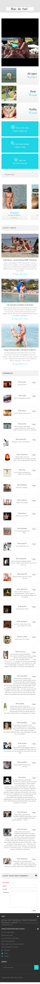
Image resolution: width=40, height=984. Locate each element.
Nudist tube (13, 977)
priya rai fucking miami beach (19, 920)
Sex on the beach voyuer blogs (10, 938)
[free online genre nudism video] (14, 196)
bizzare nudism (9, 922)
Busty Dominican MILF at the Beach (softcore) (20, 350)
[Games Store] (20, 9)
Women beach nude (7, 935)
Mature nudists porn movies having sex (12, 944)
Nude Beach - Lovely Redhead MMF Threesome (20, 260)
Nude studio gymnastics (8, 941)
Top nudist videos (9, 174)
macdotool (20, 977)
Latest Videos (9, 228)
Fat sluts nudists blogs (7, 932)
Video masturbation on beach (9, 947)
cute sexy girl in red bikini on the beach (20, 305)
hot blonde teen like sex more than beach (28, 923)
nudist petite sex (7, 924)
